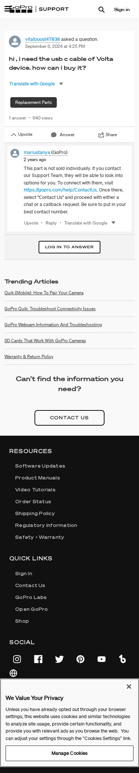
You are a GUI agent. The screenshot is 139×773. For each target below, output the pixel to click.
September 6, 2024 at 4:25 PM (55, 46)
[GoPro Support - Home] (39, 9)
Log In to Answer (69, 247)
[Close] (129, 686)
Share (111, 134)
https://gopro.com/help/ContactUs (60, 190)
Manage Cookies (70, 753)
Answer (67, 134)
